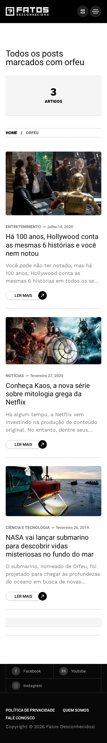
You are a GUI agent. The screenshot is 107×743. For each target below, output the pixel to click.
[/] (82, 11)
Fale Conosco (20, 718)
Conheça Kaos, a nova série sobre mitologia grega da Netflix (48, 394)
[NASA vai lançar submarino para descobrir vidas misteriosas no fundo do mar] (53, 491)
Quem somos (76, 710)
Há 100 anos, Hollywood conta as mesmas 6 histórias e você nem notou (52, 245)
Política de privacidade (30, 710)
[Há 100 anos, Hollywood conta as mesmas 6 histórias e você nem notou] (53, 183)
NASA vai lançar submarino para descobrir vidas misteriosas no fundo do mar (50, 546)
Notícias (15, 376)
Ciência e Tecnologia (28, 528)
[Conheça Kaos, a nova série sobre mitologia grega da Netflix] (53, 340)
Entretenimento (23, 227)
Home (11, 133)
